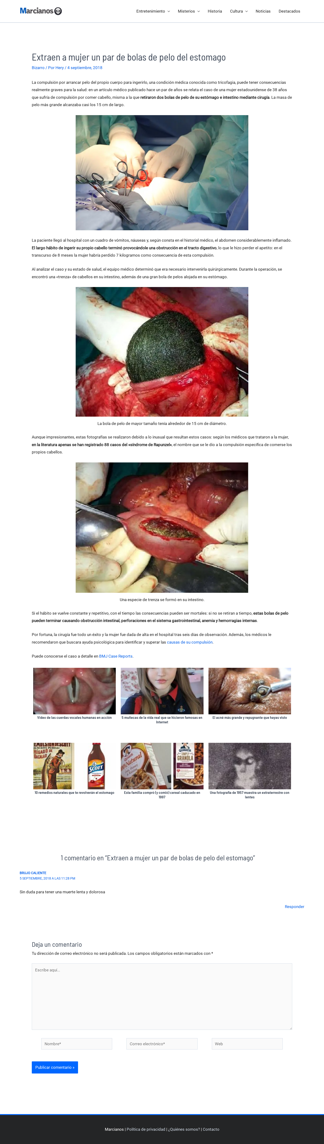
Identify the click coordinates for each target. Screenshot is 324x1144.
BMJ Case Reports (116, 656)
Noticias (263, 11)
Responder (294, 906)
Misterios (186, 11)
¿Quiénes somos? (184, 1129)
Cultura (236, 11)
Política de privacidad (146, 1129)
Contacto (211, 1129)
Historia (215, 11)
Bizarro (38, 67)
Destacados (289, 11)
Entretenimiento (150, 11)
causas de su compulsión (190, 642)
